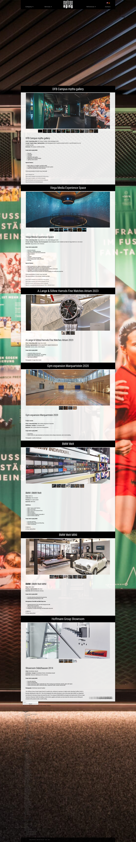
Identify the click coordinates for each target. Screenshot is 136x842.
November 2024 (27, 775)
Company (26, 724)
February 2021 (27, 814)
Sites (27, 730)
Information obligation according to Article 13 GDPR (35, 719)
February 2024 (27, 786)
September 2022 (28, 805)
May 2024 (26, 783)
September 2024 (28, 778)
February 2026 (27, 759)
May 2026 (26, 755)
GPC (49, 839)
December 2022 (27, 802)
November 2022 (27, 803)
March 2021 (27, 813)
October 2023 (27, 791)
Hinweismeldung (28, 723)
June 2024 (26, 781)
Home (25, 716)
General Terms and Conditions (30, 714)
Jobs (27, 728)
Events (27, 738)
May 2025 (26, 767)
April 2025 (26, 769)
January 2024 (27, 788)
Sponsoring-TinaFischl (31, 832)
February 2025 (27, 771)
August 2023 (27, 794)
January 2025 (27, 773)
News (27, 729)
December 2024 (27, 774)
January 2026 (27, 760)
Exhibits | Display (29, 735)
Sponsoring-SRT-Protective (31, 831)
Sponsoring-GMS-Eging (31, 834)
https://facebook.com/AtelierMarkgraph (34, 182)
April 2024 (26, 784)
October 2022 (27, 804)
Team (27, 726)
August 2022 (27, 807)
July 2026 (26, 754)
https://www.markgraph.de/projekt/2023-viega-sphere (37, 279)
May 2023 (26, 798)
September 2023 (28, 793)
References (26, 739)
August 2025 (27, 764)
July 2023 (26, 795)
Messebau (26, 827)
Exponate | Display (28, 824)
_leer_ (25, 822)
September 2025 (28, 762)
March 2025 (27, 770)
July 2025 (26, 765)
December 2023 (27, 789)
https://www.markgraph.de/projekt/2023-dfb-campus (37, 176)
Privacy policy (27, 715)
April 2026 (26, 756)
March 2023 (27, 800)
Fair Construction (30, 740)
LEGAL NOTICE (27, 718)
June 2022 (26, 809)
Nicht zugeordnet (28, 829)
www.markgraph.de (30, 174)
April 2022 (26, 810)
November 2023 (27, 790)
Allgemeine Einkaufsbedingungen (31, 720)
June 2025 (26, 766)
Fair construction (29, 734)
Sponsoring (28, 731)
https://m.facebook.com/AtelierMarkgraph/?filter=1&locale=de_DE (40, 285)
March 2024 (27, 785)
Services (26, 733)
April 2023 (26, 799)
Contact (107, 6)
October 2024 (27, 776)
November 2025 (27, 761)
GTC (46, 839)
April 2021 (26, 812)
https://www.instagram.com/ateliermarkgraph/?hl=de (37, 281)
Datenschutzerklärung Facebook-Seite (32, 721)
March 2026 (27, 757)
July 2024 (26, 780)
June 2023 (26, 796)
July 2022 (26, 808)
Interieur (26, 826)
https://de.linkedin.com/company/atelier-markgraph (37, 180)
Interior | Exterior (29, 737)
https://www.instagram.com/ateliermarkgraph (35, 178)
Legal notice (32, 839)
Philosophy (28, 725)
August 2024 (27, 779)
